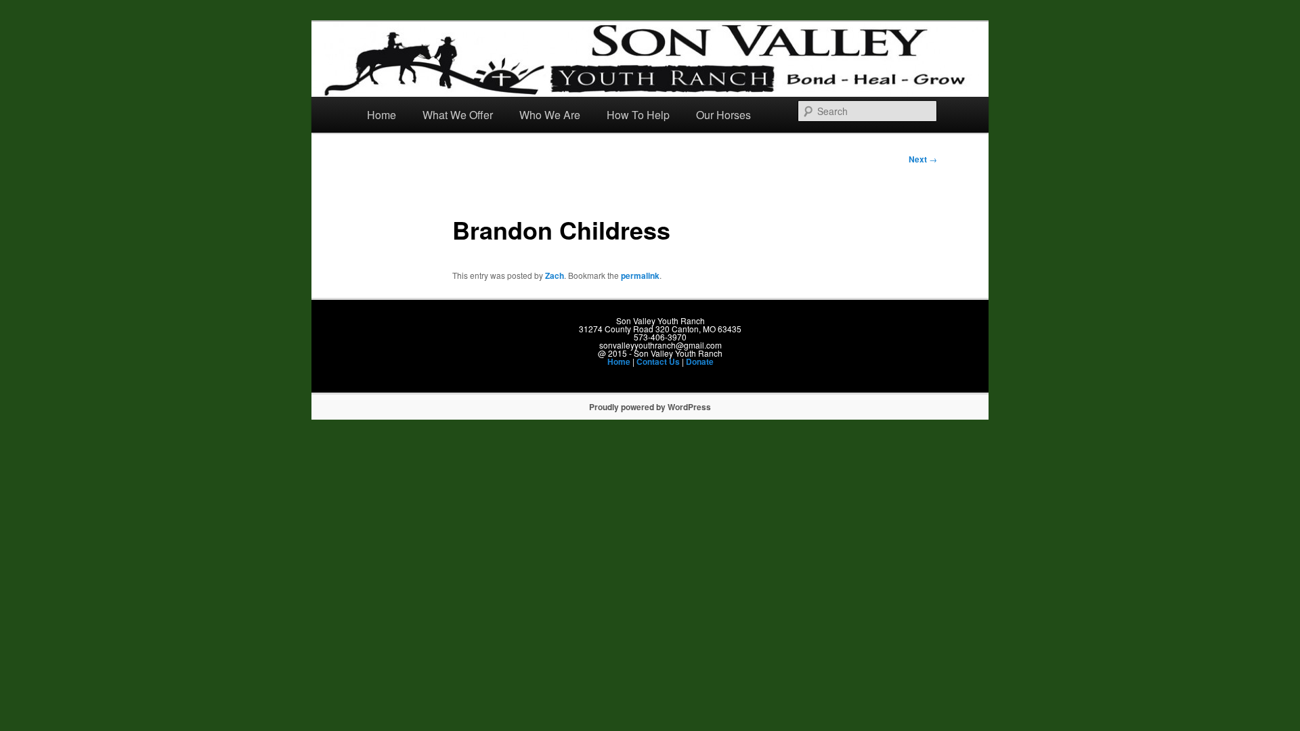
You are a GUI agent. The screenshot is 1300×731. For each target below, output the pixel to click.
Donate (700, 361)
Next (923, 159)
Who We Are (549, 115)
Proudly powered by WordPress (650, 407)
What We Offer (457, 115)
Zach (554, 275)
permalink (640, 275)
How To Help (638, 115)
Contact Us (658, 361)
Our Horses (723, 115)
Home (381, 115)
